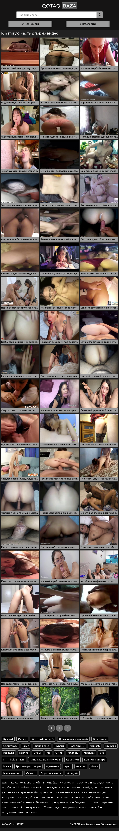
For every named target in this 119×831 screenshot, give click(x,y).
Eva (102, 752)
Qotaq (59, 6)
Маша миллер (12, 773)
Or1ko (59, 752)
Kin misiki (110, 746)
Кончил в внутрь (94, 759)
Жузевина (52, 766)
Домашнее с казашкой (73, 739)
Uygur (38, 752)
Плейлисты (31, 24)
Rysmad (8, 739)
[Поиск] (100, 14)
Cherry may (10, 746)
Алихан (80, 766)
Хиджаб (95, 746)
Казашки (89, 752)
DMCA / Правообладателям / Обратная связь (93, 824)
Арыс (67, 766)
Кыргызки (72, 759)
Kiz (48, 752)
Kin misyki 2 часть (14, 759)
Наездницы (77, 746)
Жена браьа (41, 746)
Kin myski (72, 773)
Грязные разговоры (28, 766)
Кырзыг (59, 746)
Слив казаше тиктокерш (45, 759)
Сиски (22, 739)
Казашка (8, 752)
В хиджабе (100, 739)
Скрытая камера (51, 773)
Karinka (23, 752)
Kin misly (73, 752)
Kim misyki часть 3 (42, 739)
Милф (7, 766)
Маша (94, 766)
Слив (26, 746)
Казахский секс (12, 824)
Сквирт (30, 773)
